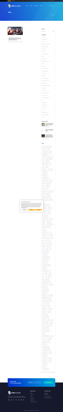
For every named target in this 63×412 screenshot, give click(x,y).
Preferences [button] (24, 207)
